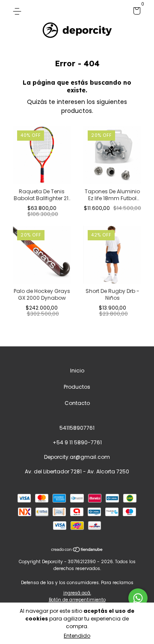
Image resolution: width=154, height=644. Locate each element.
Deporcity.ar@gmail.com (77, 457)
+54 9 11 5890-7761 (77, 442)
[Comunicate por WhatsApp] (138, 598)
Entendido (77, 635)
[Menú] (18, 11)
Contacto (77, 403)
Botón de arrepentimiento (77, 600)
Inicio (77, 370)
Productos (77, 386)
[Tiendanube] (77, 550)
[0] (135, 12)
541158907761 (77, 427)
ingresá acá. (77, 593)
